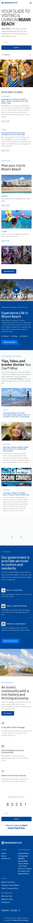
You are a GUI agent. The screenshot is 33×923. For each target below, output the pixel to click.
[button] (30, 3)
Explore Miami (23, 853)
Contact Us (5, 858)
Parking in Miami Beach (16, 624)
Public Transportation (17, 606)
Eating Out (5, 902)
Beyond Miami (23, 874)
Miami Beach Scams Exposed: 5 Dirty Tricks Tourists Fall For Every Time (14, 101)
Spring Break (5, 96)
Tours (4, 232)
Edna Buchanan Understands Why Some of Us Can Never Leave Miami (16, 449)
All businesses (9, 271)
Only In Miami (23, 864)
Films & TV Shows (25, 869)
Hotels (4, 196)
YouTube (13, 910)
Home (3, 853)
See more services (10, 641)
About (3, 856)
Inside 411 (5, 410)
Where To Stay (7, 899)
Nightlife (21, 858)
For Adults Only (24, 871)
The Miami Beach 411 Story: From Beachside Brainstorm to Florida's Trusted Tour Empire (16, 415)
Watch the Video (10, 342)
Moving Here (23, 856)
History (3, 129)
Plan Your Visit (6, 896)
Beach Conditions (14, 590)
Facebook (5, 910)
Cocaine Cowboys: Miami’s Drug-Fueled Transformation (16, 494)
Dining (6, 248)
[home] (9, 3)
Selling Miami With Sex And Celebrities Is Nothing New (13, 134)
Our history (8, 713)
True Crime (6, 444)
